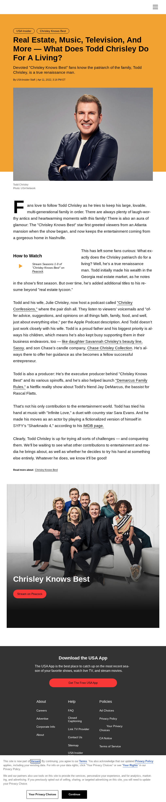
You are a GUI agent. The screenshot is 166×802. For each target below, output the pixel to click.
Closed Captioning (75, 719)
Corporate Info (45, 726)
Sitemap (73, 745)
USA (18, 7)
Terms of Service (110, 746)
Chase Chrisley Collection (109, 348)
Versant (35, 761)
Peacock (37, 271)
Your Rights (130, 765)
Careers (41, 710)
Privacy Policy (108, 718)
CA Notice (105, 738)
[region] (83, 778)
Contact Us (75, 737)
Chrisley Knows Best (46, 470)
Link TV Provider (78, 729)
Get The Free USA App (83, 682)
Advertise (42, 718)
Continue (74, 794)
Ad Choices (106, 710)
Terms (83, 761)
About (40, 734)
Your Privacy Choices (110, 728)
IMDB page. (93, 426)
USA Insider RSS (75, 754)
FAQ (71, 710)
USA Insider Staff (26, 79)
